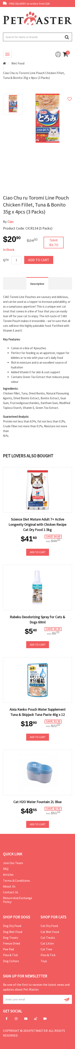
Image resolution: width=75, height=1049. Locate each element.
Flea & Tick (10, 955)
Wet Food (17, 63)
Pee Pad (8, 949)
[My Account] (58, 54)
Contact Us (10, 892)
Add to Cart (38, 260)
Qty (6, 260)
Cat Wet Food (50, 932)
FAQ (5, 869)
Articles (8, 874)
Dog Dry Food (12, 926)
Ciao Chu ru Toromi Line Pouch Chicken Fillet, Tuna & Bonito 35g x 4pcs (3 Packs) (34, 75)
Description (37, 284)
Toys (44, 961)
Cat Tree (46, 949)
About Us (9, 886)
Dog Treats (10, 938)
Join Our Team (13, 863)
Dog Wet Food (12, 932)
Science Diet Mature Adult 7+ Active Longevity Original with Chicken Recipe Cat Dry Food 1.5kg (37, 524)
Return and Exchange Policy (17, 900)
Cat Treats (48, 938)
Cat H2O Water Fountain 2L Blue (37, 801)
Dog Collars (11, 961)
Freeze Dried (11, 943)
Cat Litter (47, 943)
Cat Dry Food (49, 926)
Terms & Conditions (16, 881)
